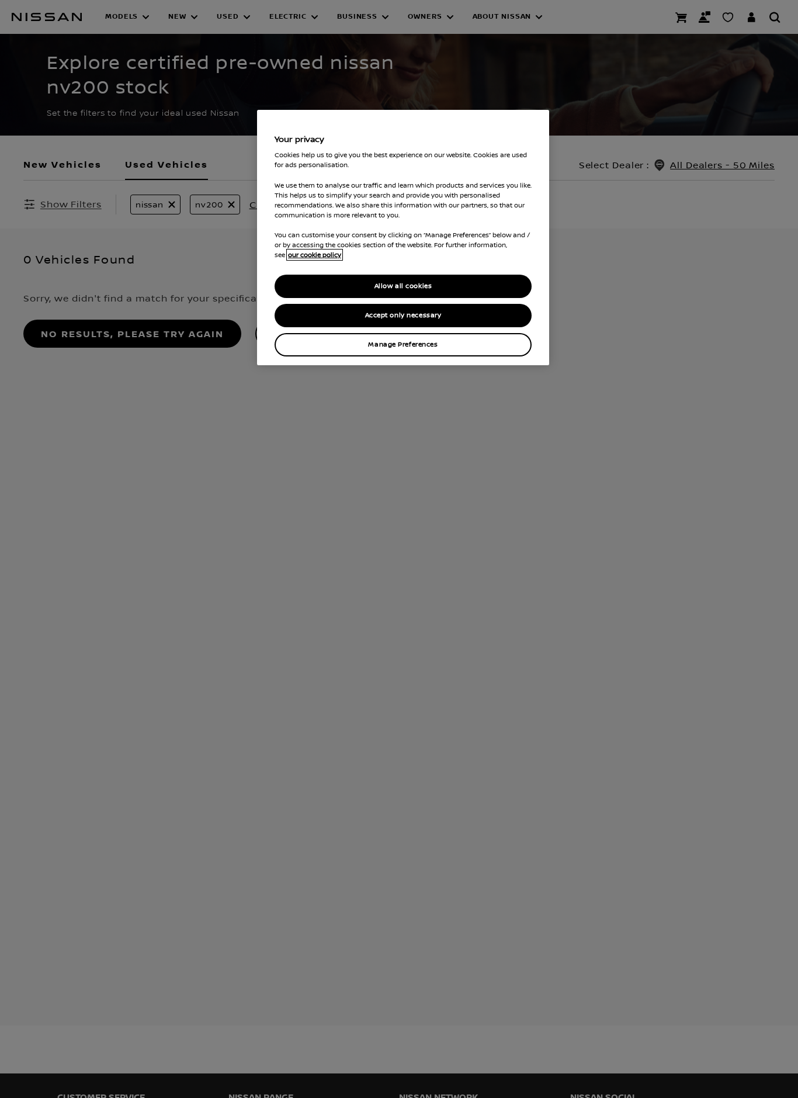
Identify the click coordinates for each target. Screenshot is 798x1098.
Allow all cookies (403, 286)
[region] (403, 237)
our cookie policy (314, 255)
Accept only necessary (403, 315)
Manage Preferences (403, 344)
